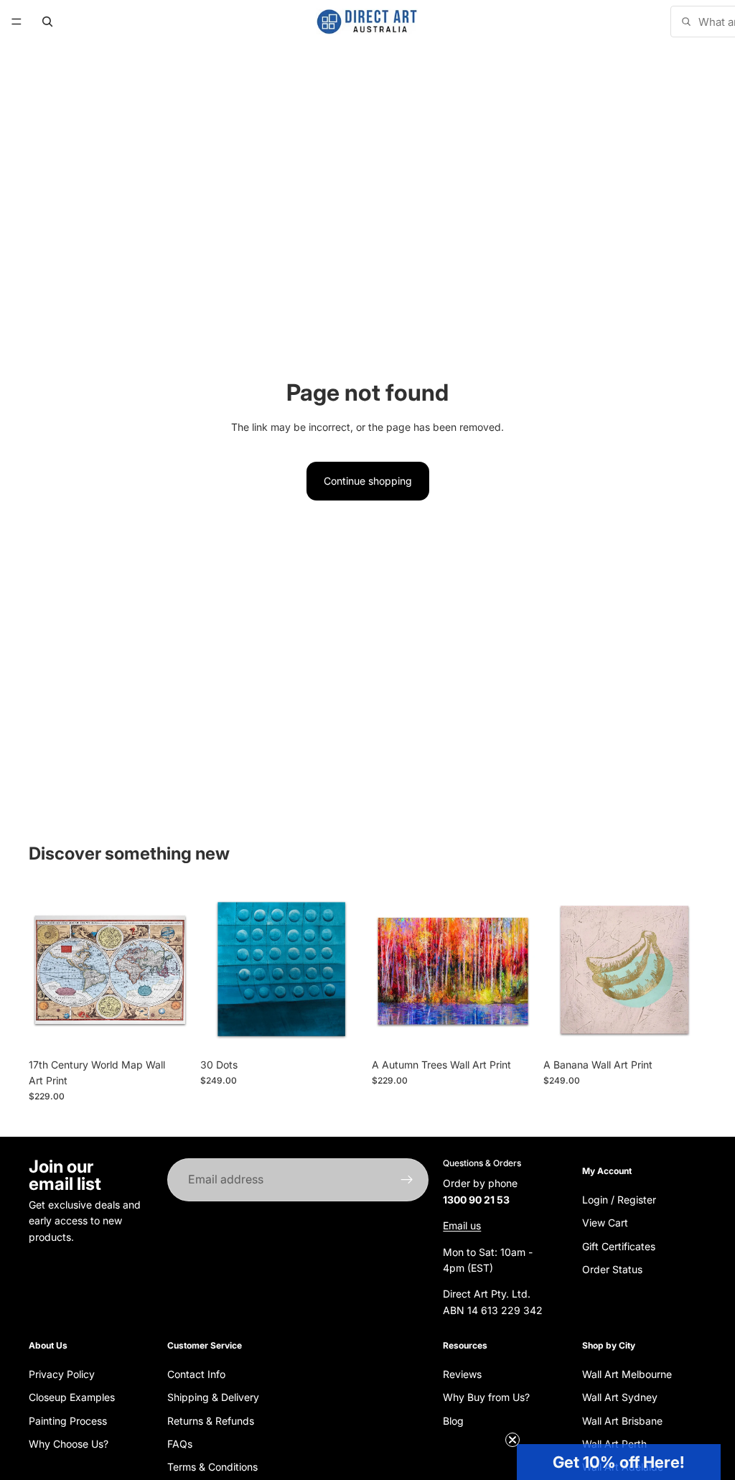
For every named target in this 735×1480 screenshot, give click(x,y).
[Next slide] (176, 969)
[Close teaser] (512, 1440)
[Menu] (16, 21)
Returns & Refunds (210, 1420)
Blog (453, 1420)
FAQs (179, 1444)
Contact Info (196, 1374)
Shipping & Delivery (213, 1397)
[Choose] (169, 1029)
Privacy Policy (62, 1374)
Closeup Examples (72, 1397)
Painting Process (68, 1420)
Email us (462, 1225)
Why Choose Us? (68, 1444)
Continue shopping (368, 481)
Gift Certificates (618, 1245)
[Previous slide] (44, 969)
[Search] (47, 21)
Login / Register (619, 1199)
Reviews (462, 1374)
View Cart (605, 1222)
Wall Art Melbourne (627, 1374)
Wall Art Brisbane (622, 1420)
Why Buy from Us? (486, 1397)
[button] (619, 1462)
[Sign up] (407, 1180)
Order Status (612, 1269)
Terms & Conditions (212, 1467)
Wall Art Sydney (619, 1397)
